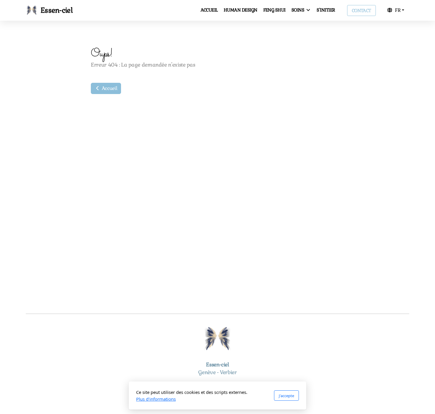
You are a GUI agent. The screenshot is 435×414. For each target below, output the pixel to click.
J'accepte (286, 395)
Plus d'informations (156, 399)
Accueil (109, 88)
